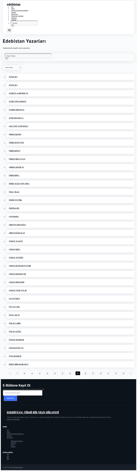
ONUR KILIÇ (14, 216)
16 (70, 373)
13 (47, 373)
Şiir (8, 430)
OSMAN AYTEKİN (16, 257)
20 (100, 373)
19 (93, 373)
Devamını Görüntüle (13, 419)
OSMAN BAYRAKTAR (17, 274)
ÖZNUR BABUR (15, 356)
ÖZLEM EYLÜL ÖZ (16, 348)
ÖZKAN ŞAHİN (15, 323)
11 (32, 373)
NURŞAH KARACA (16, 118)
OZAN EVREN (14, 298)
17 (78, 373)
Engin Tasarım (18, 467)
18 (85, 373)
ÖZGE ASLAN (14, 315)
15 (62, 373)
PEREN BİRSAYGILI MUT (19, 364)
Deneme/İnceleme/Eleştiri (19, 11)
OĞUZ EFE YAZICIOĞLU (18, 126)
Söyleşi (9, 436)
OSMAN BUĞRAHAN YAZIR (20, 265)
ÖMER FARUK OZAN (17, 159)
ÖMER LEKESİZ (15, 134)
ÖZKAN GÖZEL (15, 331)
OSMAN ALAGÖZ (16, 241)
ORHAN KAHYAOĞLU (17, 224)
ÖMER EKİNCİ (14, 150)
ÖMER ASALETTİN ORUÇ (19, 183)
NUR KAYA (13, 77)
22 (116, 373)
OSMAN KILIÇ (14, 249)
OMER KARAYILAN (16, 167)
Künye (13, 445)
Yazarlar (13, 20)
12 (39, 373)
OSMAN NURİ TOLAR (18, 290)
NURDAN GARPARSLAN (18, 93)
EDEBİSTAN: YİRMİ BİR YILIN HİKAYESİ (33, 412)
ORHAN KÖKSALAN (17, 233)
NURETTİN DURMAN (17, 101)
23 (123, 373)
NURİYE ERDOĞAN (16, 109)
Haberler (13, 443)
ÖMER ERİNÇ (14, 175)
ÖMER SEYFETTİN (16, 142)
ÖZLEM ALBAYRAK (16, 339)
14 (55, 373)
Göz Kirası (10, 437)
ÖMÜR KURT (14, 208)
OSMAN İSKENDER (16, 282)
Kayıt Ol (10, 398)
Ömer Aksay (14, 192)
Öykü (8, 432)
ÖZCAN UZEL (14, 306)
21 (108, 373)
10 (24, 373)
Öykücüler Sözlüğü (17, 441)
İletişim (13, 446)
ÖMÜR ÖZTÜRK (15, 200)
